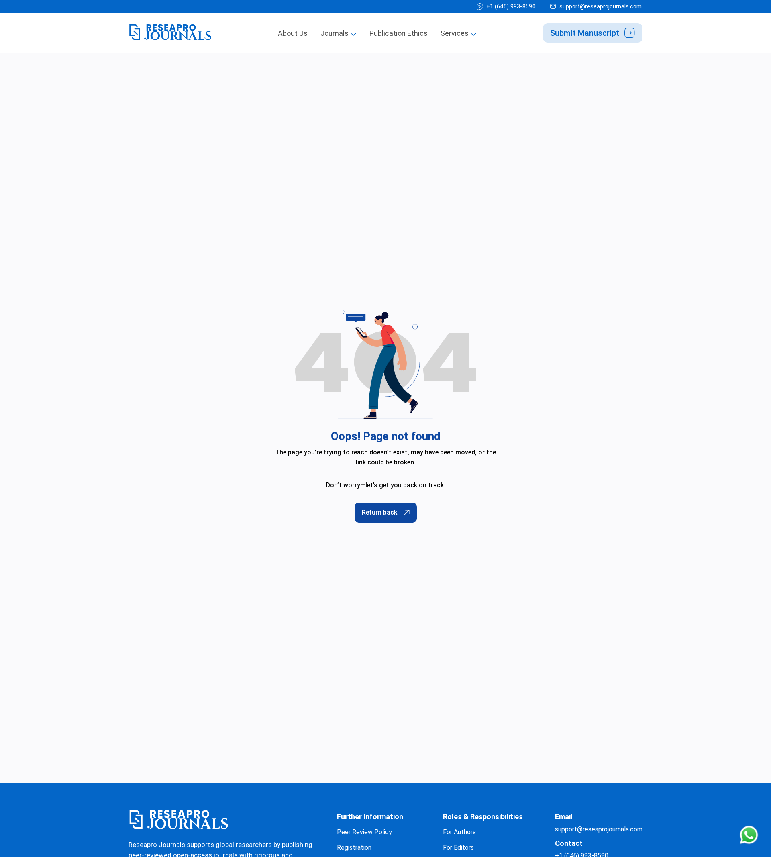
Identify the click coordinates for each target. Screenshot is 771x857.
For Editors (458, 847)
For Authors (459, 832)
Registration (354, 847)
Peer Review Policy (364, 832)
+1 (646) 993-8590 (511, 6)
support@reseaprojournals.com (600, 6)
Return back (379, 512)
